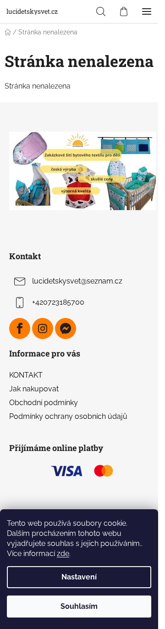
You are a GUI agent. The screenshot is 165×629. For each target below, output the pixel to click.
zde (63, 553)
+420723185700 (58, 302)
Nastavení (79, 577)
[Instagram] (42, 328)
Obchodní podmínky (43, 402)
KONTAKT (26, 375)
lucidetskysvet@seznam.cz (77, 281)
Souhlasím (79, 606)
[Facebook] (19, 328)
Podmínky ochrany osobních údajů (68, 416)
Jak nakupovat (34, 388)
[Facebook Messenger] (65, 328)
